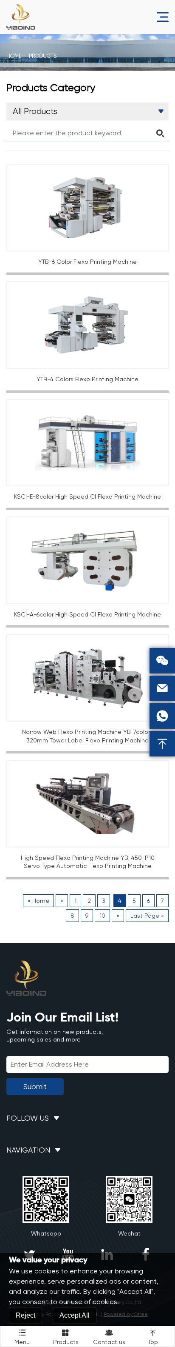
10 (102, 915)
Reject (25, 1315)
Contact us (109, 1337)
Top (153, 1337)
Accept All (74, 1315)
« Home (38, 900)
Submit (35, 1086)
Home (14, 56)
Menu (22, 1337)
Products (66, 1337)
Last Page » (147, 915)
